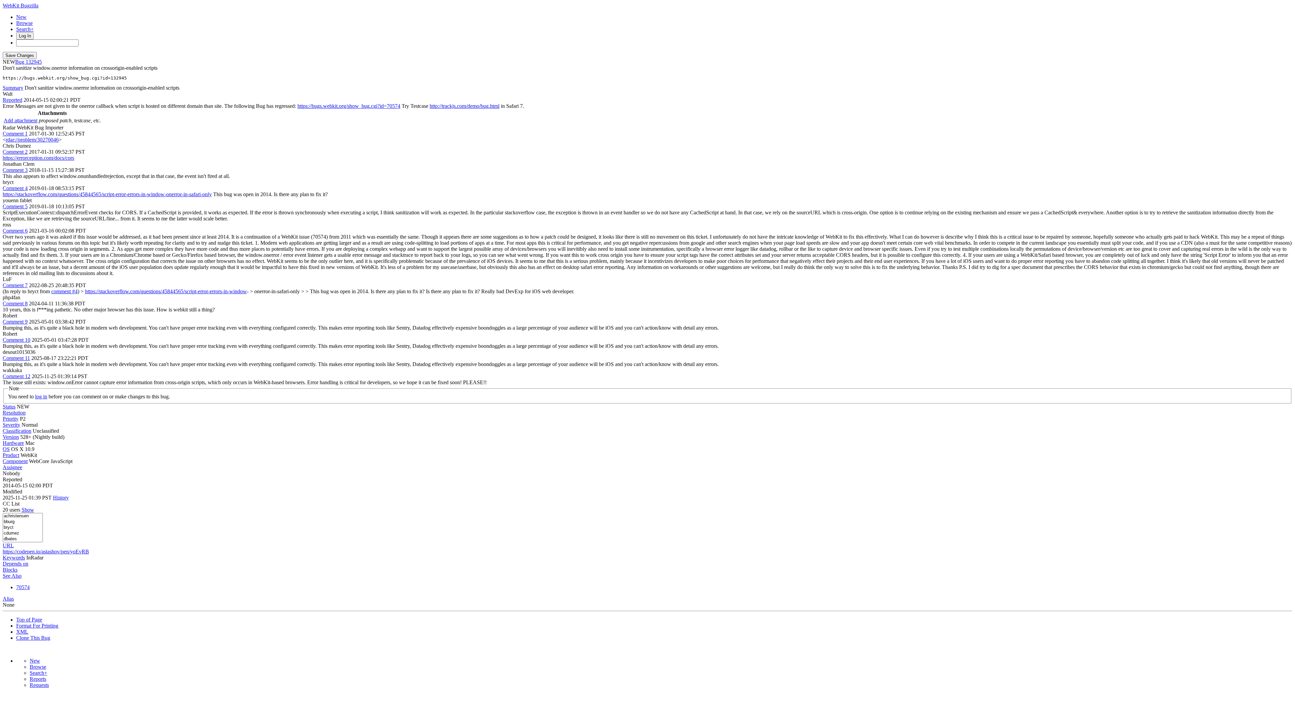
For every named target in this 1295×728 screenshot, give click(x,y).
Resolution (14, 413)
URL (8, 545)
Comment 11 (16, 358)
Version (11, 437)
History (61, 497)
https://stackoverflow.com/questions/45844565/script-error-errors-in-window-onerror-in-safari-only (107, 194)
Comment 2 (15, 152)
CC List (11, 504)
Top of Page (29, 620)
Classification (17, 431)
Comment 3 (15, 170)
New (21, 17)
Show (28, 510)
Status (9, 407)
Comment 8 (15, 303)
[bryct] (22, 527)
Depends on (15, 564)
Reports (38, 679)
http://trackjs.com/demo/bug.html (464, 106)
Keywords (14, 557)
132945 (34, 62)
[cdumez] (22, 533)
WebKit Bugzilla (20, 5)
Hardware (13, 443)
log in (41, 396)
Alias (8, 599)
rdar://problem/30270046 (32, 140)
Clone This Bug (33, 638)
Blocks (10, 570)
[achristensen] (22, 516)
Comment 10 (16, 340)
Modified (12, 491)
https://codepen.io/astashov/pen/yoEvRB (46, 551)
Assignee (12, 467)
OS (6, 449)
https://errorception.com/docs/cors (38, 158)
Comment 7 (15, 285)
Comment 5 (15, 206)
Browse (24, 23)
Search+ (25, 29)
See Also (12, 576)
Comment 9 (15, 322)
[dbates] (22, 539)
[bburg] (22, 522)
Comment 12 (16, 376)
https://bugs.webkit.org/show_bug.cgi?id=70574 (348, 106)
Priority (11, 419)
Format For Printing (37, 626)
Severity (11, 425)
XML (22, 632)
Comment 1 (15, 133)
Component (15, 461)
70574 (23, 587)
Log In (25, 35)
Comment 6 (15, 231)
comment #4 (64, 291)
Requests (39, 685)
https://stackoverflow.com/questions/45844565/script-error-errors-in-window (166, 291)
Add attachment (20, 120)
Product (11, 455)
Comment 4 (15, 188)
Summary (13, 88)
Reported (12, 100)
